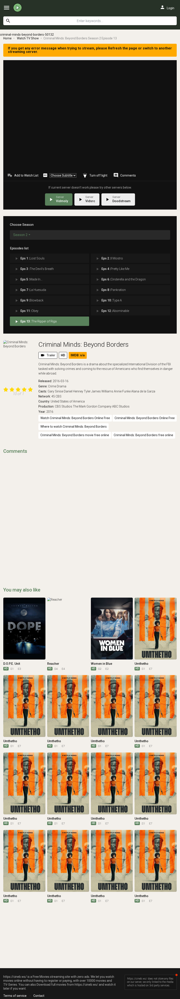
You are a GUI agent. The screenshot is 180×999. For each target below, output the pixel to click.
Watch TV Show (28, 38)
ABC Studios (121, 406)
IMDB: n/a (78, 355)
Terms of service (15, 995)
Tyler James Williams (98, 391)
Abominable (112, 311)
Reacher (53, 663)
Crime (52, 386)
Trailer (47, 355)
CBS (58, 396)
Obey (26, 311)
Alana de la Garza (143, 391)
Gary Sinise (55, 391)
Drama (61, 386)
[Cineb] (18, 7)
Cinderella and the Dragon (120, 279)
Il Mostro (109, 258)
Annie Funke (122, 391)
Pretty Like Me (112, 269)
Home (7, 38)
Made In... (28, 279)
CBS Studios (63, 406)
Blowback (28, 300)
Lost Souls (29, 258)
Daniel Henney (73, 391)
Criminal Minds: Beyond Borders (83, 344)
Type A (108, 300)
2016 (49, 411)
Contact (38, 995)
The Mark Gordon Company (92, 406)
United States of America (68, 401)
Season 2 (20, 235)
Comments (124, 175)
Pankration (110, 290)
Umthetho (141, 663)
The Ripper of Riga (35, 321)
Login (167, 7)
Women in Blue (101, 663)
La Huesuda (30, 290)
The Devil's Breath (34, 269)
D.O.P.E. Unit (11, 663)
